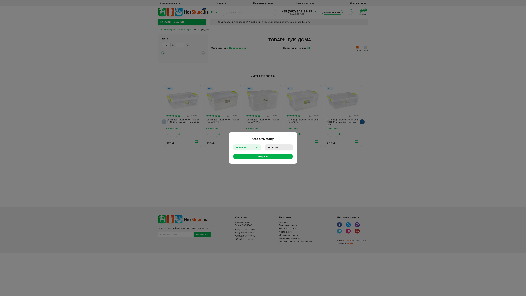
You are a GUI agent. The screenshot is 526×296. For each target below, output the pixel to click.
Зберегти (263, 156)
